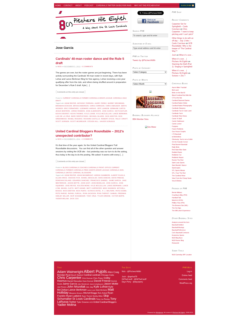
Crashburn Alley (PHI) (179, 195)
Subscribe (186, 5)
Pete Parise (61, 193)
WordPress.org (186, 283)
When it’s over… (186, 55)
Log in (189, 271)
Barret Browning (116, 103)
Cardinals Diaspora (178, 108)
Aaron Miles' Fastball (179, 87)
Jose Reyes (70, 185)
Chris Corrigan (97, 106)
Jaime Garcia (115, 180)
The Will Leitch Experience (181, 210)
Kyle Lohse (89, 113)
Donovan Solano (63, 180)
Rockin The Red (177, 160)
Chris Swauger (113, 106)
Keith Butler (121, 111)
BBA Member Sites (141, 119)
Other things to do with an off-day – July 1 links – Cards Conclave (182, 40)
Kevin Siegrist (62, 113)
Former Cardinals (90, 98)
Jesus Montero (63, 111)
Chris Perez (98, 278)
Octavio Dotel (94, 191)
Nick (60, 66)
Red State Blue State (179, 150)
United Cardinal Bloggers (78, 172)
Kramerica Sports (178, 235)
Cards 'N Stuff (177, 118)
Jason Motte (74, 183)
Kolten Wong (83, 185)
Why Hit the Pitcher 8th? (147, 5)
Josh (174, 55)
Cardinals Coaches (78, 167)
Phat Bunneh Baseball (179, 144)
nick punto (81, 191)
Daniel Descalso (89, 178)
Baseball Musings (178, 227)
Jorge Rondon (78, 111)
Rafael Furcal (75, 193)
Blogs (66, 167)
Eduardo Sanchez (81, 180)
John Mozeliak (98, 183)
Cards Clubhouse (178, 121)
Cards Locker (177, 124)
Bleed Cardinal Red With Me (181, 95)
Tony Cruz (91, 196)
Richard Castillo (92, 119)
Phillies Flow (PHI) (178, 203)
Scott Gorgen (62, 121)
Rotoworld (175, 243)
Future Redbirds (177, 129)
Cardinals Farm (177, 113)
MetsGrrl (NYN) (177, 200)
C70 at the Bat (177, 98)
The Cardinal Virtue (178, 175)
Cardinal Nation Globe (179, 103)
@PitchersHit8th (134, 271)
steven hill (93, 121)
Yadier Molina (62, 198)
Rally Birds (175, 147)
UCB (91, 302)
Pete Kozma (121, 191)
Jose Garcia (108, 111)
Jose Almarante (93, 111)
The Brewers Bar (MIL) (180, 205)
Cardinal (88, 275)
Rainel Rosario (75, 119)
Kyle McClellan (104, 113)
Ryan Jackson (89, 193)
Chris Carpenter (69, 278)
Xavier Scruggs (107, 121)
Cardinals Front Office (99, 167)
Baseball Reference (179, 230)
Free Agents (90, 170)
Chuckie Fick (74, 178)
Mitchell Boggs (90, 293)
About (78, 5)
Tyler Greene (104, 196)
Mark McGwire (101, 290)
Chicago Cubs (107, 275)
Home (58, 5)
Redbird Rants (177, 152)
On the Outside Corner (180, 142)
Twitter (72, 301)
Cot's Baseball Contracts (180, 232)
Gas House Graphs (179, 131)
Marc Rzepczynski (79, 116)
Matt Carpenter (94, 188)
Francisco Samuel (99, 180)
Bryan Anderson (81, 106)
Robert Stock (107, 119)
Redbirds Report (177, 157)
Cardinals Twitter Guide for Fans (113, 5)
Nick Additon (111, 116)
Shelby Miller (62, 196)
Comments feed (185, 279)
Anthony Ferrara (85, 103)
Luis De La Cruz (63, 116)
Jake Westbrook (83, 284)
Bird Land (175, 90)
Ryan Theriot (103, 193)
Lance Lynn (91, 290)
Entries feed (187, 275)
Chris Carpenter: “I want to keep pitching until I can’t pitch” (183, 31)
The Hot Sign (176, 208)
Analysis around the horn (180, 222)
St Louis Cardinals (84, 298)
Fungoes (175, 126)
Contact (68, 5)
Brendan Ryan (64, 275)
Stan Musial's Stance (179, 165)
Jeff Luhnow (103, 108)
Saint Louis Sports (178, 162)
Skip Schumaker (77, 196)
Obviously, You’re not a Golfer (182, 139)
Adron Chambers (102, 175)
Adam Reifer (70, 103)
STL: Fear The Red (178, 173)
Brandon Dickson (64, 106)
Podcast (88, 5)
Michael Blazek (96, 116)
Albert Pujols (118, 175)
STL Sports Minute (178, 170)
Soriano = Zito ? (178, 76)
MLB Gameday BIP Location (182, 254)
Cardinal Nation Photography (182, 105)
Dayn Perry (126, 282)
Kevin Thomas (76, 113)
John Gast (85, 183)
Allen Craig (61, 178)
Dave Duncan (104, 178)
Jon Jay (89, 287)
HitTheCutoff (127, 279)
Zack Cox (74, 198)
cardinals (96, 275)
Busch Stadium (77, 275)
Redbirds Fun (176, 155)
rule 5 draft (122, 119)
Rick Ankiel (102, 293)
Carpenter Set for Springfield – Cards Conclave (180, 26)
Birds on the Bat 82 (178, 92)
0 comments (87, 66)
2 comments (87, 139)
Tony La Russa (103, 299)
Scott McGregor (78, 121)
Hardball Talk (176, 197)
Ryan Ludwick (73, 295)
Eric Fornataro (71, 108)
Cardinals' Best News (179, 116)
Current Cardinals (72, 98)
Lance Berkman (120, 113)
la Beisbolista (176, 137)
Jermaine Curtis (117, 108)
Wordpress (159, 312)
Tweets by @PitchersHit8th (144, 60)
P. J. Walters (108, 191)
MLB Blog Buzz (177, 238)
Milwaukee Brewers (76, 293)
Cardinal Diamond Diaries (181, 100)
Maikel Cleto (67, 188)
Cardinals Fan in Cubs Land (181, 111)
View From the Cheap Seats (182, 178)
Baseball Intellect (178, 225)
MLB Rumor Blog (178, 240)
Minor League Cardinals (111, 98)
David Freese (118, 178)
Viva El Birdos (177, 181)
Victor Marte (118, 196)
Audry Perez (101, 103)
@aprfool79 (132, 277)
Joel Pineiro (62, 287)
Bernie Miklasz (177, 192)
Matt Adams (80, 188)
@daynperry (138, 282)
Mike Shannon (109, 188)
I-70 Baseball (176, 134)
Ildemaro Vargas (88, 108)
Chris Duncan (87, 278)
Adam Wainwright (85, 175)
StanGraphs (176, 168)
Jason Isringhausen (96, 284)
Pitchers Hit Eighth (179, 312)
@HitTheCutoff (140, 279)
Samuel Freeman (118, 193)
